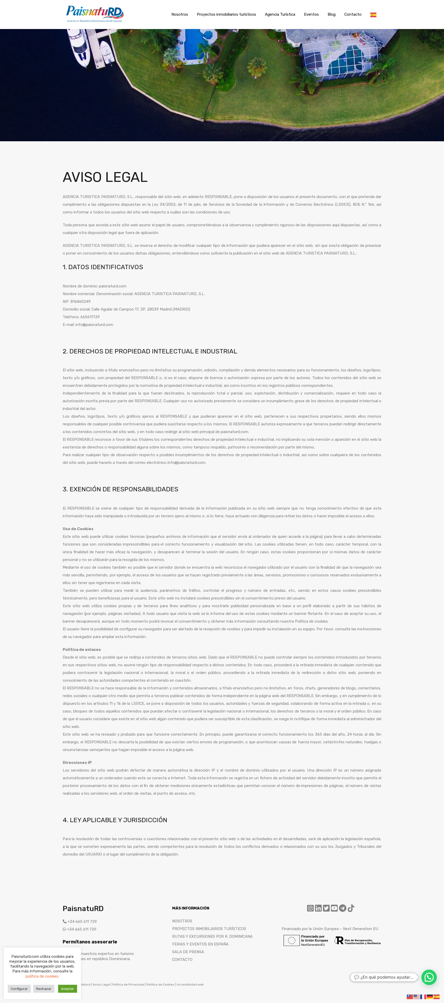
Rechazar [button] (43, 989)
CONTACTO (182, 959)
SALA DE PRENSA (188, 952)
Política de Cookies (160, 984)
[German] (430, 996)
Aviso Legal (102, 984)
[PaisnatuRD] (95, 21)
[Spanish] (373, 14)
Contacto (353, 14)
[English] (416, 996)
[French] (423, 996)
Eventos (311, 14)
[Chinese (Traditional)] (410, 996)
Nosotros (179, 14)
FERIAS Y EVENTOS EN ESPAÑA (200, 944)
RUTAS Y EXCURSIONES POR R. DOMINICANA (212, 936)
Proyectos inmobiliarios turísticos (226, 14)
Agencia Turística (280, 14)
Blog (332, 14)
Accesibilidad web (190, 984)
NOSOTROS (182, 921)
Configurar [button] (19, 989)
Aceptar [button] (67, 989)
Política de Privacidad (128, 984)
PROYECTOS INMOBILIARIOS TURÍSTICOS (209, 928)
